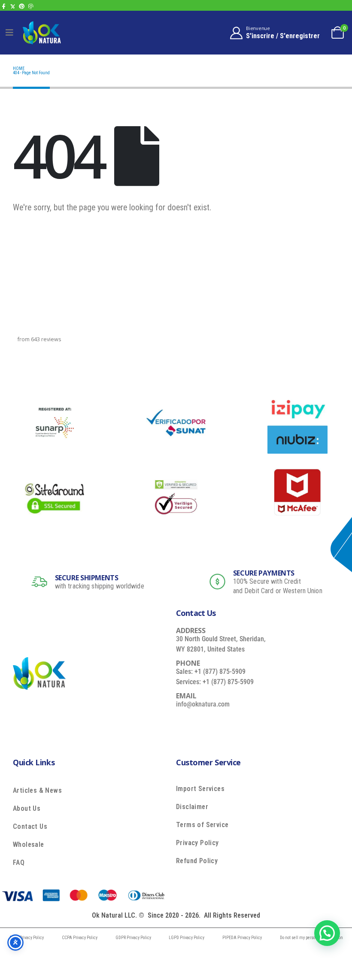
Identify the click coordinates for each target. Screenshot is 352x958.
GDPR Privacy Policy (133, 937)
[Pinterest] (21, 6)
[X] (12, 6)
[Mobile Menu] (9, 32)
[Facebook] (3, 6)
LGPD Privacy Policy (186, 937)
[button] (327, 933)
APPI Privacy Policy (26, 937)
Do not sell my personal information (311, 937)
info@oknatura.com (203, 704)
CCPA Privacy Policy (79, 937)
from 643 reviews (39, 339)
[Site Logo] (41, 32)
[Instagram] (30, 6)
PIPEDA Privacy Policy (242, 937)
